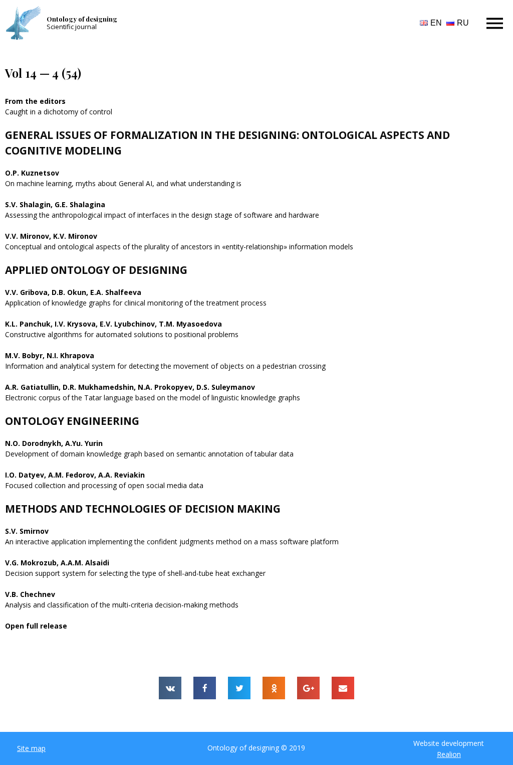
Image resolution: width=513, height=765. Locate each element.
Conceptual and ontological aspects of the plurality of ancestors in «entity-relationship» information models (179, 246)
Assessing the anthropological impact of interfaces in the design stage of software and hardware (162, 215)
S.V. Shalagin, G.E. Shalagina (55, 204)
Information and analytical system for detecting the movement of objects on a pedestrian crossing (165, 366)
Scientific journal (72, 26)
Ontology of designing (82, 19)
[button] (31, 748)
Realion (449, 754)
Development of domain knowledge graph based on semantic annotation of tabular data (149, 453)
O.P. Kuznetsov (32, 173)
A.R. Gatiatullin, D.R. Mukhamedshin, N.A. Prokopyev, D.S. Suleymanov (130, 387)
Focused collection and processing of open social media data (104, 485)
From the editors (35, 101)
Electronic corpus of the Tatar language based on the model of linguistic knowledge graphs (152, 397)
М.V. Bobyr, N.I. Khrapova (49, 355)
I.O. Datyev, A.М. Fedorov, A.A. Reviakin (75, 475)
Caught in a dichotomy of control (58, 111)
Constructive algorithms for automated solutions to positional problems (121, 334)
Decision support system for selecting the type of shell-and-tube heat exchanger (135, 573)
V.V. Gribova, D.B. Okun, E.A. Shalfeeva (73, 292)
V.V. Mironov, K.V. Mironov (51, 236)
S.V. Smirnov (27, 531)
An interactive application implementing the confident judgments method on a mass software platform (172, 541)
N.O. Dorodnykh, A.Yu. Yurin (54, 443)
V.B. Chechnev (30, 594)
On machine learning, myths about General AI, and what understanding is (123, 183)
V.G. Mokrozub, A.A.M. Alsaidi (57, 562)
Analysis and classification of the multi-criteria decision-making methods (121, 604)
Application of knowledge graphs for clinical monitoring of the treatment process (136, 303)
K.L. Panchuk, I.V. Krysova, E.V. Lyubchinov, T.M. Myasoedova (113, 324)
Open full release (36, 626)
